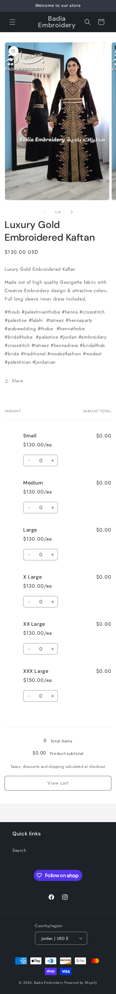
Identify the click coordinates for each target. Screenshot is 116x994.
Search (19, 850)
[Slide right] (72, 212)
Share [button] (17, 381)
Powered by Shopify (80, 982)
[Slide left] (44, 212)
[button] (12, 22)
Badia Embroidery (48, 982)
